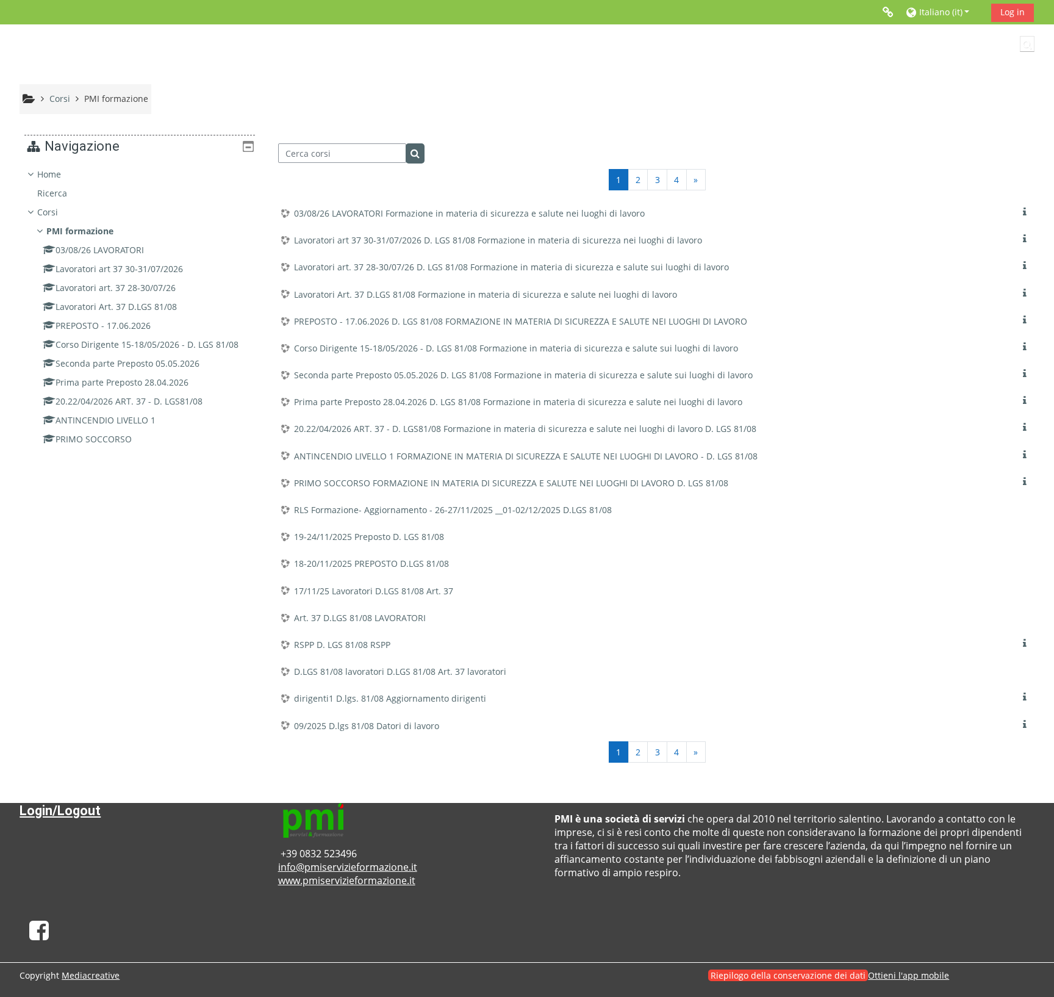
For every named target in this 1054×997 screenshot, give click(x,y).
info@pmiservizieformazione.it (347, 867)
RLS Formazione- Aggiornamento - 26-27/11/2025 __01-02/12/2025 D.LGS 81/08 (453, 510)
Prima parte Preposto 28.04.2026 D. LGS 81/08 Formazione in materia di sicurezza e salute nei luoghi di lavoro (518, 402)
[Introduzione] (1027, 212)
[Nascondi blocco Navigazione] (248, 146)
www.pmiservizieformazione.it (346, 880)
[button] (944, 11)
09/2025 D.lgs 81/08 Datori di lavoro (366, 726)
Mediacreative (91, 975)
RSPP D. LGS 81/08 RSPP (342, 644)
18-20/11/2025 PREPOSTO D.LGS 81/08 (371, 563)
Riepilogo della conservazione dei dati (788, 975)
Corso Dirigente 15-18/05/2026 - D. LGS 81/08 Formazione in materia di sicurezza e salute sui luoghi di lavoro (516, 348)
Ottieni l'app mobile (908, 975)
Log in (1012, 12)
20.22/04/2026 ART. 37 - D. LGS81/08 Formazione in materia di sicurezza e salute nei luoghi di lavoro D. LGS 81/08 (525, 428)
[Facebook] (39, 934)
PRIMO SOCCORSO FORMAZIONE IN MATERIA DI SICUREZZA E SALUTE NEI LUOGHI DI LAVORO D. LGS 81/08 (511, 483)
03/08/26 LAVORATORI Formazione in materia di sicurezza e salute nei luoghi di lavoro (469, 213)
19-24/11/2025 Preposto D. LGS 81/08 (369, 536)
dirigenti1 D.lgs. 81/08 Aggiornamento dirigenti (390, 698)
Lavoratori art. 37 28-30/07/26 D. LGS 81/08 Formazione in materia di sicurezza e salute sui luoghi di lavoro (511, 267)
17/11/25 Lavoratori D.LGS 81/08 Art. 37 (373, 591)
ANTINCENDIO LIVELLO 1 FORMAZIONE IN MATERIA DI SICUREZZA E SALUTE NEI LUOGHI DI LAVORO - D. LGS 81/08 (526, 456)
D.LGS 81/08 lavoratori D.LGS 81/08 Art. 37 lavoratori (400, 671)
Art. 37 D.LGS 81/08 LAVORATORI (360, 618)
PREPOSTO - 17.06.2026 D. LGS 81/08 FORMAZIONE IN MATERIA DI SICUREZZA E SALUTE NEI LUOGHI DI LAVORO (520, 321)
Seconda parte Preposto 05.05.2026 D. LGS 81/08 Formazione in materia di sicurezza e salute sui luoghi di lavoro (523, 375)
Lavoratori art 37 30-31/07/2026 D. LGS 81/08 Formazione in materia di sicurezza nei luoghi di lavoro (498, 240)
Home (49, 174)
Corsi (47, 212)
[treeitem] (139, 307)
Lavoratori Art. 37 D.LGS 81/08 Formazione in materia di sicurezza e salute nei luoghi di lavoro (485, 294)
